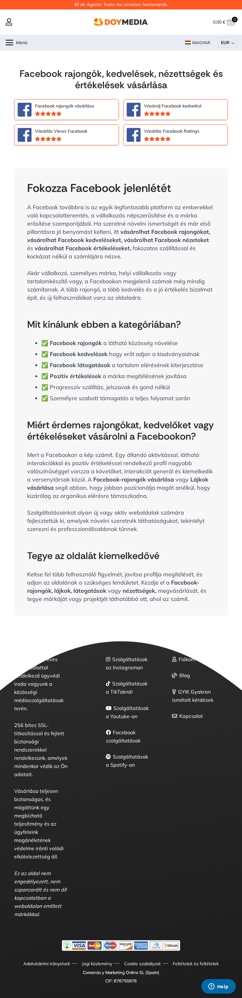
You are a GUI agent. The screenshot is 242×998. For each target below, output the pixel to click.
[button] (16, 42)
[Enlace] (66, 110)
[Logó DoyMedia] (121, 22)
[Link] (9, 21)
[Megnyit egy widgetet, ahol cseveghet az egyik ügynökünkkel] (218, 987)
